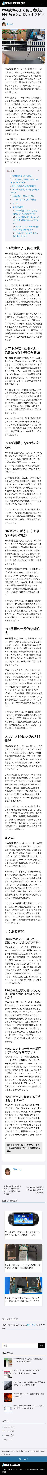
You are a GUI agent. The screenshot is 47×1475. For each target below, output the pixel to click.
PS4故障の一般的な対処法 (23, 196)
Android (7, 1427)
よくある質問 (18, 207)
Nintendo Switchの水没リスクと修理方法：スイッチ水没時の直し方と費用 (12, 1190)
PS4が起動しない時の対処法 (24, 186)
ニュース (7, 1435)
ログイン (31, 1324)
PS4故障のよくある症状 (21, 176)
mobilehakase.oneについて (13, 1469)
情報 (5, 1439)
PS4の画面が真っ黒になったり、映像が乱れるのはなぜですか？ (26, 220)
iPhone (6, 1431)
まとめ (15, 203)
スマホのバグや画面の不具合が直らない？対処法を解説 (34, 1190)
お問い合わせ (30, 1469)
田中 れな (10, 24)
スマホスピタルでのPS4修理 (24, 199)
